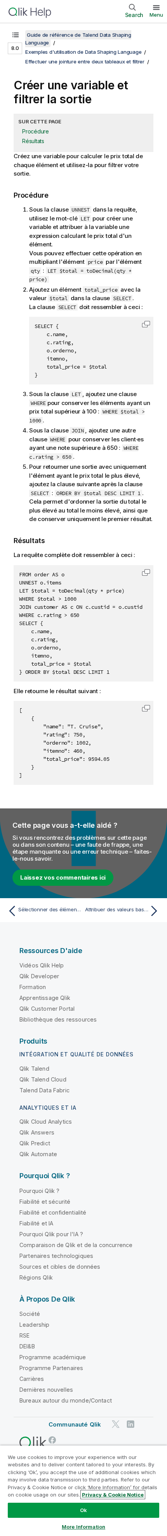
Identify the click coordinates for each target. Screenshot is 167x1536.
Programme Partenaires (51, 1368)
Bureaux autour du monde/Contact (65, 1400)
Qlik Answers (36, 1132)
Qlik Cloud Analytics (45, 1121)
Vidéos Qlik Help (41, 965)
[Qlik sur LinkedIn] (130, 1424)
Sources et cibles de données (59, 1266)
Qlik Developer (39, 976)
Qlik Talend (34, 1068)
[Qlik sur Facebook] (52, 1440)
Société (29, 1313)
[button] (146, 324)
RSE (24, 1335)
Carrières (31, 1378)
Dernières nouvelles (46, 1389)
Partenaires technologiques (56, 1255)
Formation (32, 987)
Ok (83, 1510)
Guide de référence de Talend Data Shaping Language (78, 39)
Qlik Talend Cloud (42, 1079)
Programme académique (52, 1357)
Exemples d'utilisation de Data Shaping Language (83, 52)
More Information (83, 1527)
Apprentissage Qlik (44, 997)
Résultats (33, 141)
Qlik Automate (38, 1154)
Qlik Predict (34, 1143)
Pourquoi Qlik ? (39, 1190)
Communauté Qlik (75, 1424)
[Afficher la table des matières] (15, 34)
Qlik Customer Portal (47, 1008)
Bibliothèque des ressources (58, 1019)
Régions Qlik (36, 1277)
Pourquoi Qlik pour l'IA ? (51, 1234)
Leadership (34, 1324)
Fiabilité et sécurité (44, 1201)
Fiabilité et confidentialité (52, 1212)
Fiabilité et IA (36, 1223)
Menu (156, 15)
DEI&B (27, 1346)
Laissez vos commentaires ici (63, 877)
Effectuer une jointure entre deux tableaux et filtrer (84, 61)
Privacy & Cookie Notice (113, 1495)
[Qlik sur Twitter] (116, 1424)
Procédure (35, 131)
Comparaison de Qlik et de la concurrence (75, 1245)
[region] (83, 1490)
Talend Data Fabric (44, 1090)
